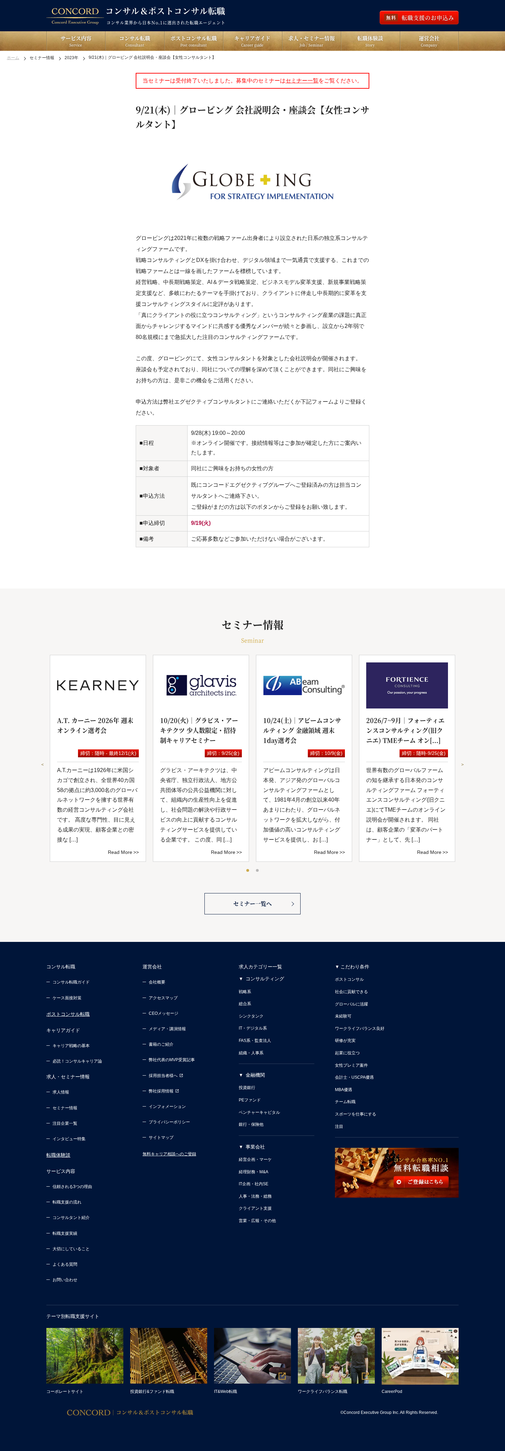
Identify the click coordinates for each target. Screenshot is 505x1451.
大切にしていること (71, 1248)
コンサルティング (265, 978)
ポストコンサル (349, 979)
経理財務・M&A (253, 1171)
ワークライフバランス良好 (359, 1028)
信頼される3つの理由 (72, 1186)
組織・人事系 (251, 1053)
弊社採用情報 (161, 1091)
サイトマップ (161, 1137)
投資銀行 (247, 1087)
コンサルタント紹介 (71, 1217)
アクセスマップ (163, 998)
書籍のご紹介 (161, 1044)
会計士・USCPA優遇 (354, 1077)
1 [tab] (248, 870)
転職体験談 (58, 1155)
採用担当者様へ (163, 1075)
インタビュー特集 (69, 1138)
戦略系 (245, 991)
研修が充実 (345, 1040)
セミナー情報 (65, 1108)
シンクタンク (251, 1016)
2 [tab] (257, 870)
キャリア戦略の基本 (71, 1045)
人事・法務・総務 (255, 1196)
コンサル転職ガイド (71, 982)
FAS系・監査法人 (255, 1040)
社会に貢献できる (351, 991)
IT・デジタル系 (253, 1028)
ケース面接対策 (67, 998)
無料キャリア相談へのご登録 (169, 1154)
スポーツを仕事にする (355, 1114)
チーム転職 (345, 1101)
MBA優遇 (343, 1089)
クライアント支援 (255, 1208)
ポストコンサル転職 (68, 1014)
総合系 (245, 1003)
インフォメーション (167, 1106)
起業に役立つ (347, 1053)
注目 (339, 1126)
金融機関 (255, 1075)
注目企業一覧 (65, 1123)
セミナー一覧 (301, 81)
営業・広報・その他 (257, 1220)
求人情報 (61, 1092)
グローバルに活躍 (351, 1004)
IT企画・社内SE (253, 1183)
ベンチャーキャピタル (259, 1112)
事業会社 (255, 1147)
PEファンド (250, 1100)
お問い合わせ (65, 1279)
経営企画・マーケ (255, 1159)
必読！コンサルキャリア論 (77, 1061)
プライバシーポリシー (169, 1122)
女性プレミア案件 (351, 1065)
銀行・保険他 (251, 1124)
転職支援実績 (65, 1233)
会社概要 (157, 982)
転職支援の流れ (67, 1202)
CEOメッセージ (163, 1013)
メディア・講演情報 (167, 1028)
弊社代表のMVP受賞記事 (172, 1059)
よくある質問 (65, 1264)
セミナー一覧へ (252, 904)
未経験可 (343, 1016)
